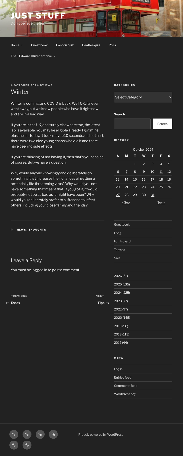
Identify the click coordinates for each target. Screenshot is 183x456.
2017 (117, 342)
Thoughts (38, 229)
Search (119, 114)
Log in (118, 369)
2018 (118, 334)
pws (49, 85)
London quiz (65, 45)
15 (135, 179)
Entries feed (122, 377)
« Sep (126, 202)
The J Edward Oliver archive (31, 56)
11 (161, 171)
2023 (118, 301)
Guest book (39, 45)
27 (118, 195)
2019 (118, 326)
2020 (118, 317)
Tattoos (119, 250)
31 (152, 195)
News (22, 229)
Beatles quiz (91, 45)
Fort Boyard (122, 241)
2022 (118, 309)
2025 (118, 284)
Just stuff (38, 16)
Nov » (161, 202)
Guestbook (122, 224)
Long (117, 233)
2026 (118, 276)
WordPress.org (124, 394)
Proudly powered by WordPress (100, 434)
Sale (117, 258)
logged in (39, 270)
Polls (112, 45)
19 (169, 179)
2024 (118, 292)
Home (15, 45)
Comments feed (125, 385)
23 (144, 187)
